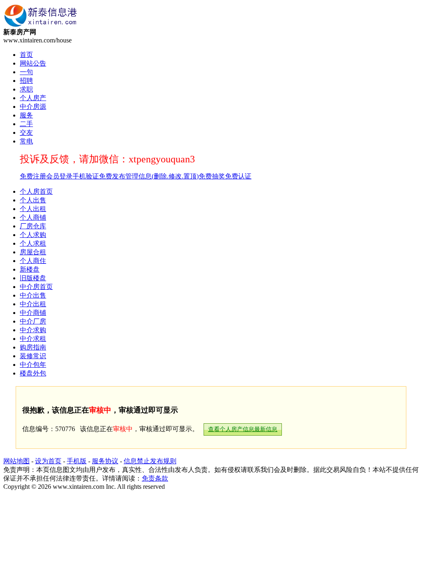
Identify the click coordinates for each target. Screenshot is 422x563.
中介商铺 (33, 312)
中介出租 (33, 303)
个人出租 (33, 208)
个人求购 (33, 234)
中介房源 (33, 106)
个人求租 (33, 243)
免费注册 (33, 176)
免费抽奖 (212, 176)
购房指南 (33, 347)
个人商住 (33, 260)
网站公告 (33, 63)
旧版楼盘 (33, 278)
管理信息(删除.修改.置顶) (162, 176)
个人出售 (33, 200)
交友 (26, 132)
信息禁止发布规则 (150, 460)
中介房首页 (36, 286)
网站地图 (16, 460)
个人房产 (33, 97)
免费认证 (238, 176)
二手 (26, 123)
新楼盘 (30, 269)
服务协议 (105, 460)
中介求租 (33, 338)
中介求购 (33, 329)
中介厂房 (33, 321)
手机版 (77, 460)
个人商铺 (33, 217)
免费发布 (112, 176)
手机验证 (86, 176)
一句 (26, 71)
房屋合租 (33, 252)
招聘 (26, 80)
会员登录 (59, 176)
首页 (26, 54)
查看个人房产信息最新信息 (242, 429)
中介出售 (33, 295)
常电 (26, 141)
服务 (26, 115)
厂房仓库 (33, 226)
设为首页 (48, 460)
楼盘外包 (33, 373)
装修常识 (33, 355)
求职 (26, 89)
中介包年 (33, 364)
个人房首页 (36, 191)
